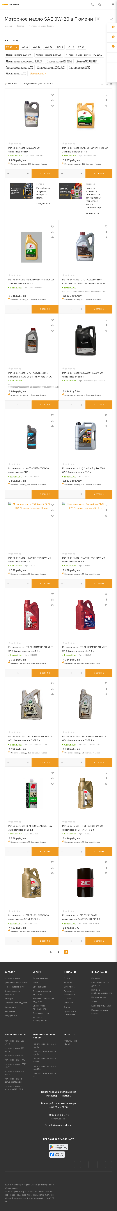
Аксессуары (10, 1007)
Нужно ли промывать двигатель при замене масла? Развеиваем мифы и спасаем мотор (93, 198)
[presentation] (5, 199)
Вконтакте (77, 1164)
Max (85, 1164)
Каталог (10, 972)
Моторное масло (13, 978)
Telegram (93, 1164)
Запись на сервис (41, 978)
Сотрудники (69, 987)
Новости (68, 982)
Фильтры (9, 998)
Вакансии (68, 1002)
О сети (67, 978)
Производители (98, 997)
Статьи (67, 1007)
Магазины (95, 978)
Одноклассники (108, 1164)
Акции (94, 1001)
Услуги (37, 972)
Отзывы (67, 998)
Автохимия (10, 1011)
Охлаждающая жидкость (16, 1002)
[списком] (107, 83)
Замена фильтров (41, 1013)
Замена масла (39, 987)
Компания (70, 972)
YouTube (101, 1164)
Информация (99, 972)
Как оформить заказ (101, 1005)
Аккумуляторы (11, 1015)
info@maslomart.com (60, 1125)
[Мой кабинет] (106, 4)
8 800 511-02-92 (59, 1115)
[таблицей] (111, 83)
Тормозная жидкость (14, 987)
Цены (35, 982)
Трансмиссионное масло (16, 982)
